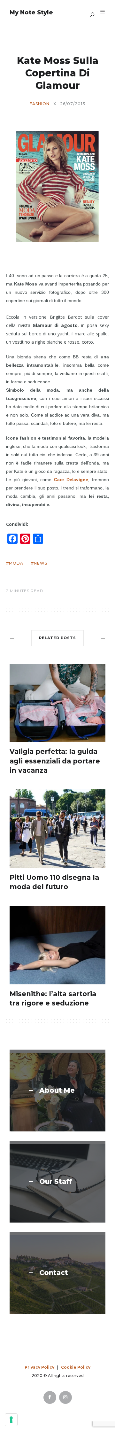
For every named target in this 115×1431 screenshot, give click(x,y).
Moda (16, 563)
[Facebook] (49, 1397)
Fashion (40, 104)
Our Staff (55, 1181)
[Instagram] (65, 1397)
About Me (57, 1090)
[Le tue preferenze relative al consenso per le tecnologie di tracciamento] (11, 1420)
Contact (53, 1272)
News (40, 563)
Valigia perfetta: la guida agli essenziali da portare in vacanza (55, 760)
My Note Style (31, 12)
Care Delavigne (71, 479)
